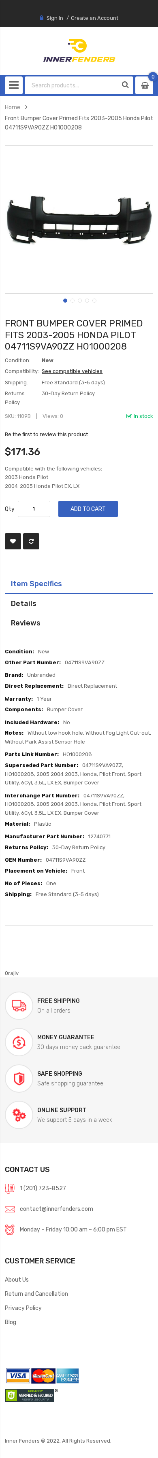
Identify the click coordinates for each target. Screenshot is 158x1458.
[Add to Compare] (31, 541)
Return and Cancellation (36, 1294)
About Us (17, 1279)
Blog (10, 1322)
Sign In (55, 18)
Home (12, 107)
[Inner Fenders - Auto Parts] (79, 50)
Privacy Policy (23, 1308)
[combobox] (71, 85)
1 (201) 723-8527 (43, 1188)
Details (23, 603)
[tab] (79, 584)
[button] (64, 300)
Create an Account (94, 18)
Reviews (26, 623)
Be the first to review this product (46, 434)
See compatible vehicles (72, 371)
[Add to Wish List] (13, 541)
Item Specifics (36, 583)
